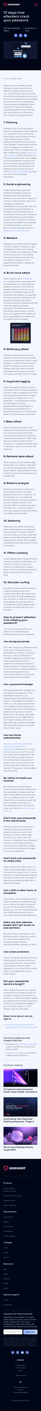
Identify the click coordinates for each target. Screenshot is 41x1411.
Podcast (6, 1283)
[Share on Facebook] (15, 35)
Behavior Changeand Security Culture (10, 1190)
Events (5, 1288)
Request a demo (13, 1053)
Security (6, 1222)
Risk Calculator (8, 1231)
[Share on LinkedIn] (25, 35)
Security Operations (9, 1205)
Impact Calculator (9, 1236)
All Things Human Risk (27, 1044)
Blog (4, 1269)
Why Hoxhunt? (8, 1217)
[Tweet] (20, 35)
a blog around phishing (20, 171)
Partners (6, 1257)
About (5, 1248)
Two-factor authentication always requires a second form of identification (18, 746)
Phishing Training (9, 1200)
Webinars (6, 1278)
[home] (11, 4)
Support (6, 1300)
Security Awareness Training (12, 1196)
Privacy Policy (32, 1345)
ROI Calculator (8, 1226)
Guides (5, 1274)
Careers (5, 1252)
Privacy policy (7, 1305)
